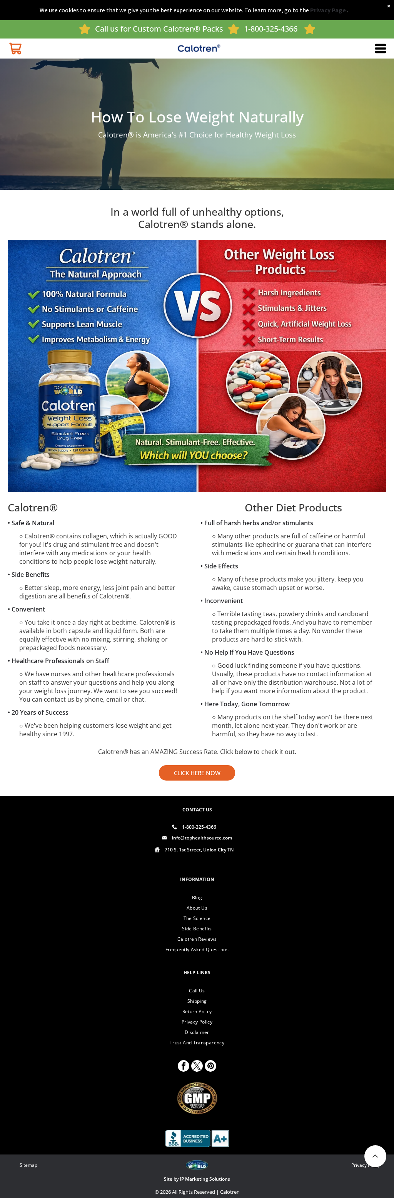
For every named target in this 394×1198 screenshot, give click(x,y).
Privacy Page (328, 10)
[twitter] (197, 1067)
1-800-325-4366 (270, 28)
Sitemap (28, 1165)
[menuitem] (197, 897)
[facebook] (183, 1067)
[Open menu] (380, 48)
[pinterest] (210, 1067)
